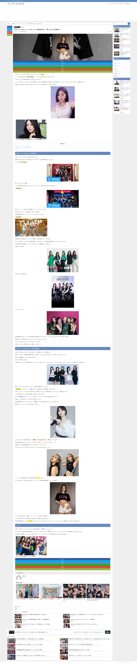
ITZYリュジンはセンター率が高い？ (23, 146)
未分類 (115, 68)
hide (64, 143)
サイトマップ (113, 3)
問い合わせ (128, 3)
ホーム (109, 3)
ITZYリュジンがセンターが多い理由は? (24, 147)
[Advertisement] (68, 13)
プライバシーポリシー (121, 3)
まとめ (17, 148)
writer (110, 31)
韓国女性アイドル (117, 73)
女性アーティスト (117, 63)
